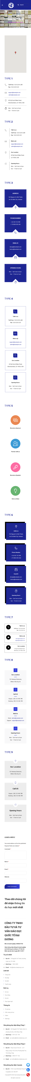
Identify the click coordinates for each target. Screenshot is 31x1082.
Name (7, 861)
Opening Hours (15, 811)
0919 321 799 (16, 1034)
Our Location (15, 767)
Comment (8, 849)
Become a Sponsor (15, 428)
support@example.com (14, 92)
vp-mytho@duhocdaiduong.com (18, 1059)
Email (7, 869)
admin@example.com (14, 95)
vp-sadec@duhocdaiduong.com (18, 1038)
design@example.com (15, 247)
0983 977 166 (16, 1056)
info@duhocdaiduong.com (17, 967)
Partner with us (15, 451)
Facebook (6, 916)
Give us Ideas (15, 499)
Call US (15, 789)
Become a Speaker (15, 475)
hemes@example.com (15, 249)
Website (7, 877)
